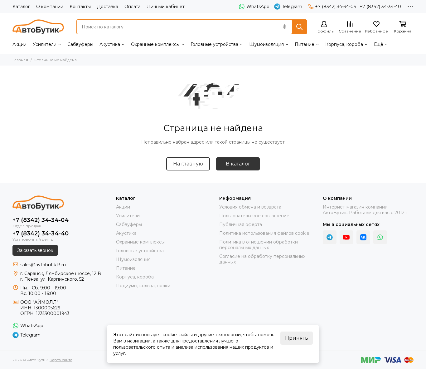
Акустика (109, 44)
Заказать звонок (35, 250)
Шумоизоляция (266, 44)
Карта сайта (61, 359)
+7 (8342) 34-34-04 (335, 6)
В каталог (238, 164)
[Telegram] (329, 237)
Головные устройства (214, 44)
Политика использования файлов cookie (264, 233)
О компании (49, 6)
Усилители (44, 44)
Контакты (80, 6)
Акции (19, 44)
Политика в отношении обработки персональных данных (258, 244)
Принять (296, 338)
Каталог (21, 6)
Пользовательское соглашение (254, 216)
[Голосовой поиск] (284, 26)
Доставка (107, 6)
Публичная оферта (240, 224)
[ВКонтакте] (363, 237)
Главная (20, 59)
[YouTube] (346, 237)
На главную (188, 164)
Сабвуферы (80, 44)
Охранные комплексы (155, 44)
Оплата (132, 6)
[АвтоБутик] (38, 26)
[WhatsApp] (380, 237)
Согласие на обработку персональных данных (262, 259)
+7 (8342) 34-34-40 (380, 6)
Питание (304, 44)
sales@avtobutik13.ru (43, 265)
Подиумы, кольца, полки (143, 285)
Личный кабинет (166, 6)
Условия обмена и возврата (250, 207)
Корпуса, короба (344, 44)
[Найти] (299, 26)
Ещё (378, 44)
